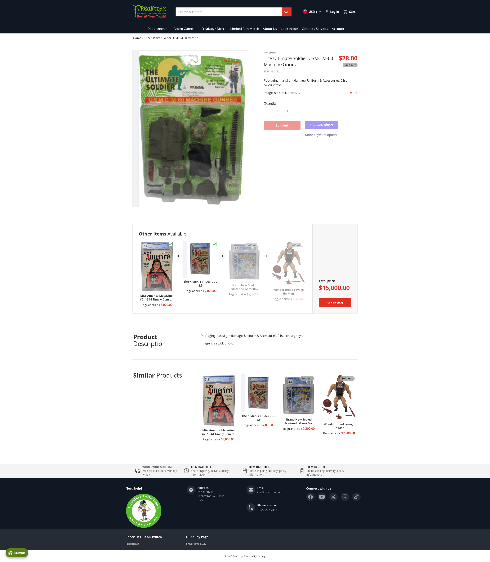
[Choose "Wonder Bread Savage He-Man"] (302, 244)
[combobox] (232, 11)
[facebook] (310, 497)
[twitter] (333, 497)
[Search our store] (286, 11)
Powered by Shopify (254, 556)
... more (352, 93)
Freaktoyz (238, 556)
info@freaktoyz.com (269, 492)
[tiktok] (356, 497)
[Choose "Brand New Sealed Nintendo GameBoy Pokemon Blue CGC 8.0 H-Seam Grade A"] (258, 244)
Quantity (270, 103)
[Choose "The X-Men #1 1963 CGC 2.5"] (214, 244)
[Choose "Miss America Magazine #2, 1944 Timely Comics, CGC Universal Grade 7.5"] (170, 244)
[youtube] (322, 497)
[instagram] (345, 497)
